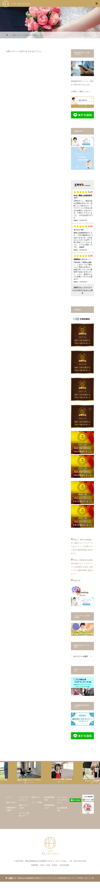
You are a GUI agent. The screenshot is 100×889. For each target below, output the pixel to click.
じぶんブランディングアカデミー (62, 800)
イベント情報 (36, 802)
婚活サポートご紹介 (24, 806)
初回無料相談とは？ (49, 806)
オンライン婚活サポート (24, 814)
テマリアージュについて (24, 798)
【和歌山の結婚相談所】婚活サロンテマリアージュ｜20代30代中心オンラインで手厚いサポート (54, 878)
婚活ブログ (35, 797)
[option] (16, 772)
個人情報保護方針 (62, 809)
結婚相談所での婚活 (11, 808)
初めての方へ (11, 802)
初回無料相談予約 (49, 798)
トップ (8, 797)
